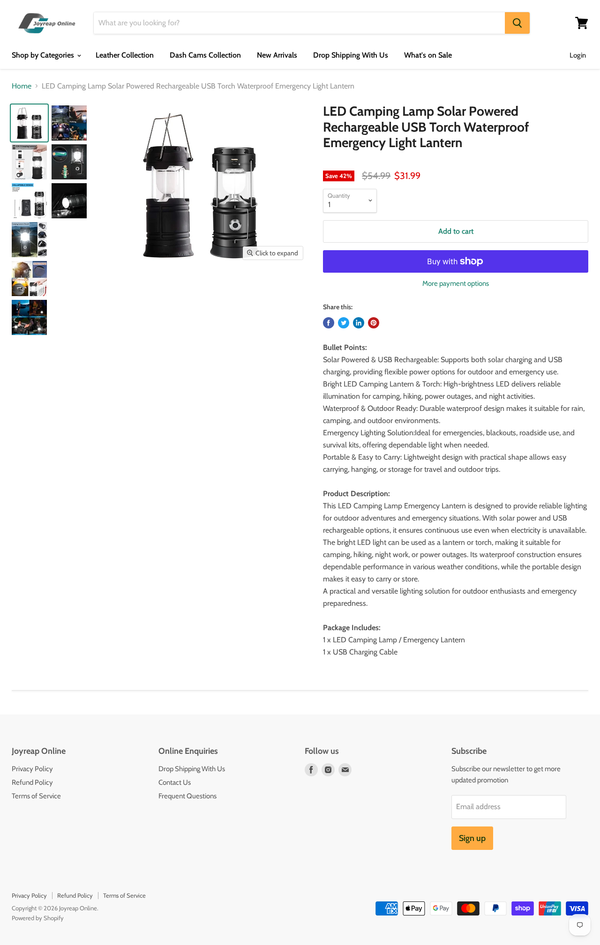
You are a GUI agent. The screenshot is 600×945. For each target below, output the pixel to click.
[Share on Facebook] (328, 322)
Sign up (472, 838)
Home (21, 86)
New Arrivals (277, 55)
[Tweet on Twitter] (343, 322)
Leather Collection (125, 55)
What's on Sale (428, 55)
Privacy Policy (32, 769)
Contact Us (174, 782)
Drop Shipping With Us (350, 55)
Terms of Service (36, 796)
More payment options (455, 284)
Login (578, 55)
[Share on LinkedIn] (358, 322)
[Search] (517, 23)
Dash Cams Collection (205, 55)
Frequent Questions (187, 796)
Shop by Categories (44, 55)
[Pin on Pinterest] (373, 322)
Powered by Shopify (38, 918)
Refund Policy (32, 782)
